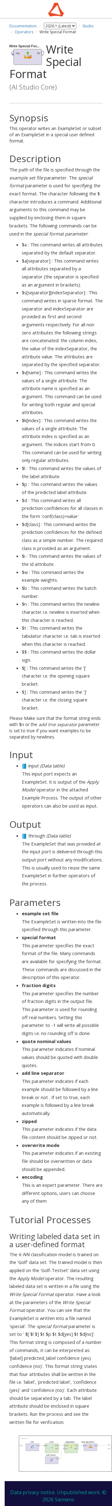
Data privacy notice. (33, 1492)
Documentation (23, 26)
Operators (24, 32)
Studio (88, 26)
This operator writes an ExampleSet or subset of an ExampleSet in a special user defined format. (55, 128)
